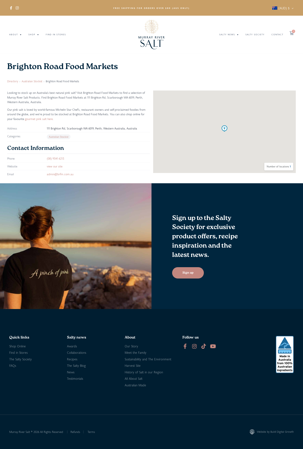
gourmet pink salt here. (39, 119)
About (13, 34)
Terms (91, 432)
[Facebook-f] (185, 346)
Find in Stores (56, 34)
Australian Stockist (32, 81)
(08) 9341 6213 (55, 158)
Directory (12, 81)
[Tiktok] (203, 346)
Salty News (227, 34)
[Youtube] (212, 346)
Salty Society (255, 34)
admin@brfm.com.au (60, 174)
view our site (54, 166)
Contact (277, 34)
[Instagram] (194, 346)
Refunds (75, 432)
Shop (31, 34)
